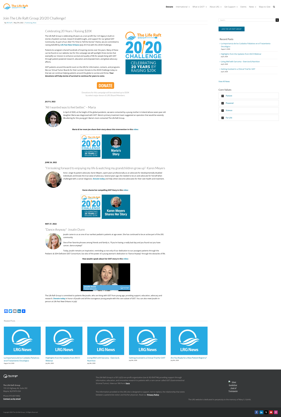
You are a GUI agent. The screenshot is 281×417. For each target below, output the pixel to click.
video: (136, 129)
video (125, 259)
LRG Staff (9, 23)
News (34, 23)
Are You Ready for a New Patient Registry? (189, 358)
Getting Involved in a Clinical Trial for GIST (147, 358)
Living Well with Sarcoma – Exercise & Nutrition (240, 61)
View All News (224, 81)
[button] (274, 6)
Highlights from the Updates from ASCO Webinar (241, 54)
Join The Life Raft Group (231, 29)
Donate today (59, 298)
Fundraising (28, 23)
